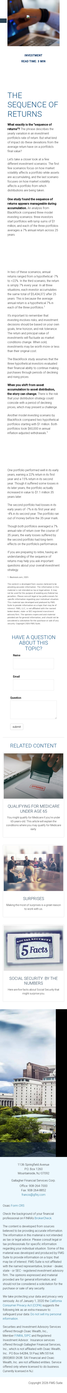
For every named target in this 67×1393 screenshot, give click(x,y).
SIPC (27, 1335)
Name (16, 655)
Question (15, 697)
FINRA (19, 1335)
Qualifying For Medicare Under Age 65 (34, 808)
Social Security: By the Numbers (33, 981)
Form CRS (17, 1205)
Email (16, 676)
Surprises (33, 898)
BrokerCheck (43, 1218)
